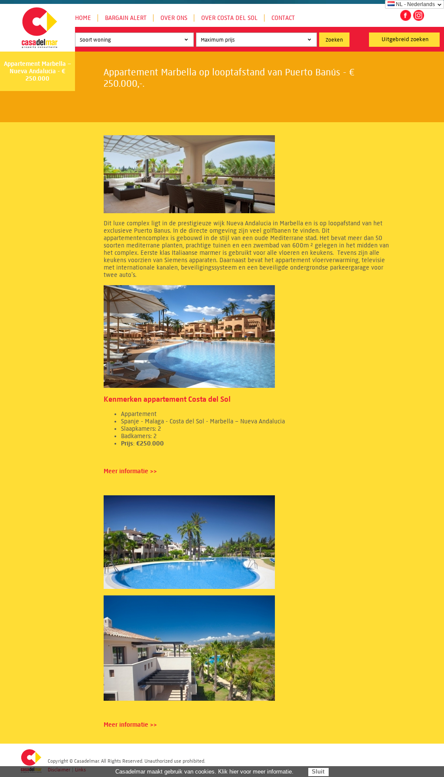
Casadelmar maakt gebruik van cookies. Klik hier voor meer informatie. (204, 771)
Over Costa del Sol (229, 18)
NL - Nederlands (415, 4)
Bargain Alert (126, 18)
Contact (283, 18)
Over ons (173, 18)
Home (83, 18)
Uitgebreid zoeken (405, 39)
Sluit (318, 771)
